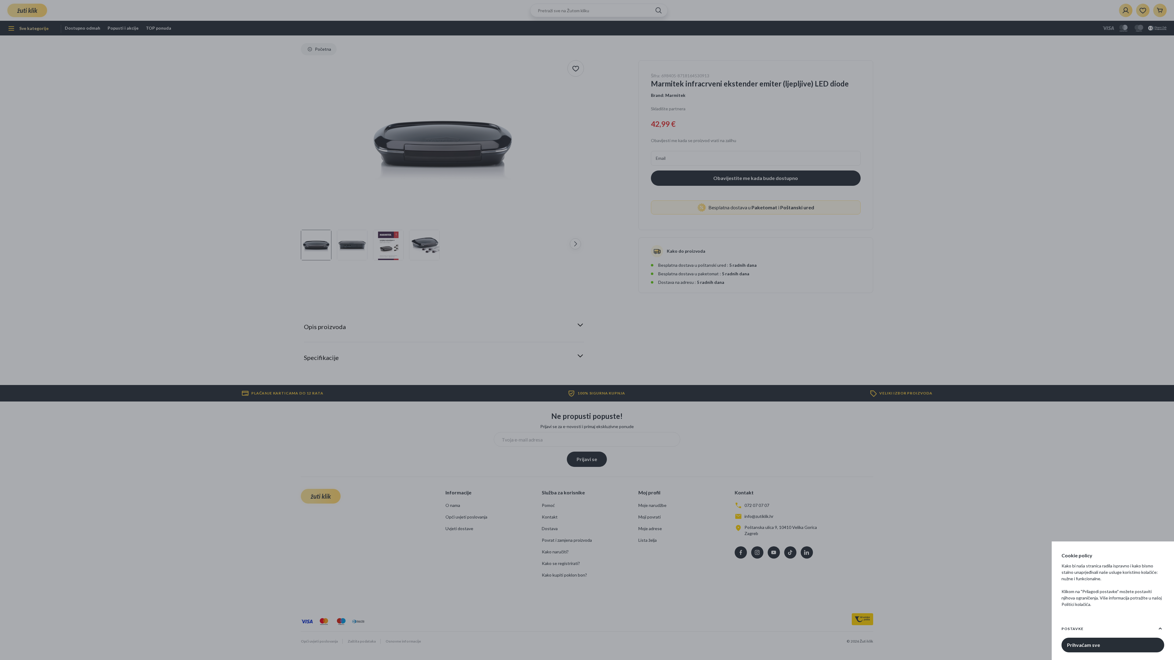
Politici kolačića (1075, 604)
